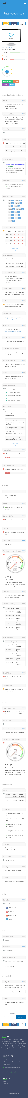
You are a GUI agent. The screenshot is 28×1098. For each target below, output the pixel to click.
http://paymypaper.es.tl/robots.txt (13, 331)
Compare (6, 84)
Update (16, 81)
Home (4, 1081)
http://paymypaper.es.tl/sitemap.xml (13, 319)
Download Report (7, 81)
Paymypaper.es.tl (7, 47)
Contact (5, 1084)
